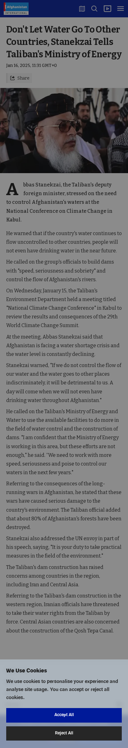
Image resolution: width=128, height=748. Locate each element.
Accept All (64, 715)
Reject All (64, 733)
